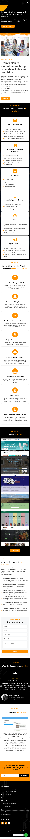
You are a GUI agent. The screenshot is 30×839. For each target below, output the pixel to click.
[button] (27, 2)
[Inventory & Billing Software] (15, 296)
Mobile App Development (15, 200)
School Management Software (15, 357)
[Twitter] (6, 823)
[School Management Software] (15, 352)
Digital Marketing (15, 244)
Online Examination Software (15, 376)
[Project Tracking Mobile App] (15, 334)
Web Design (15, 175)
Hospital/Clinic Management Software (15, 283)
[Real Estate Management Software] (15, 315)
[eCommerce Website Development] (15, 145)
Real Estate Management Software (15, 321)
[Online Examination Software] (15, 371)
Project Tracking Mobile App (15, 340)
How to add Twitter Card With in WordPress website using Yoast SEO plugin (15, 723)
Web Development (15, 125)
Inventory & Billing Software (15, 302)
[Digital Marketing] (15, 239)
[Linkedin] (9, 823)
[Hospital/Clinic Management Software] (15, 277)
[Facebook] (2, 823)
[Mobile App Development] (15, 196)
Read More (14, 753)
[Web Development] (15, 120)
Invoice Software (15, 395)
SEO (15, 220)
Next (29, 686)
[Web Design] (15, 171)
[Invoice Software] (15, 390)
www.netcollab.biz (16, 831)
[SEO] (15, 215)
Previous (1, 686)
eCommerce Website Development (15, 150)
